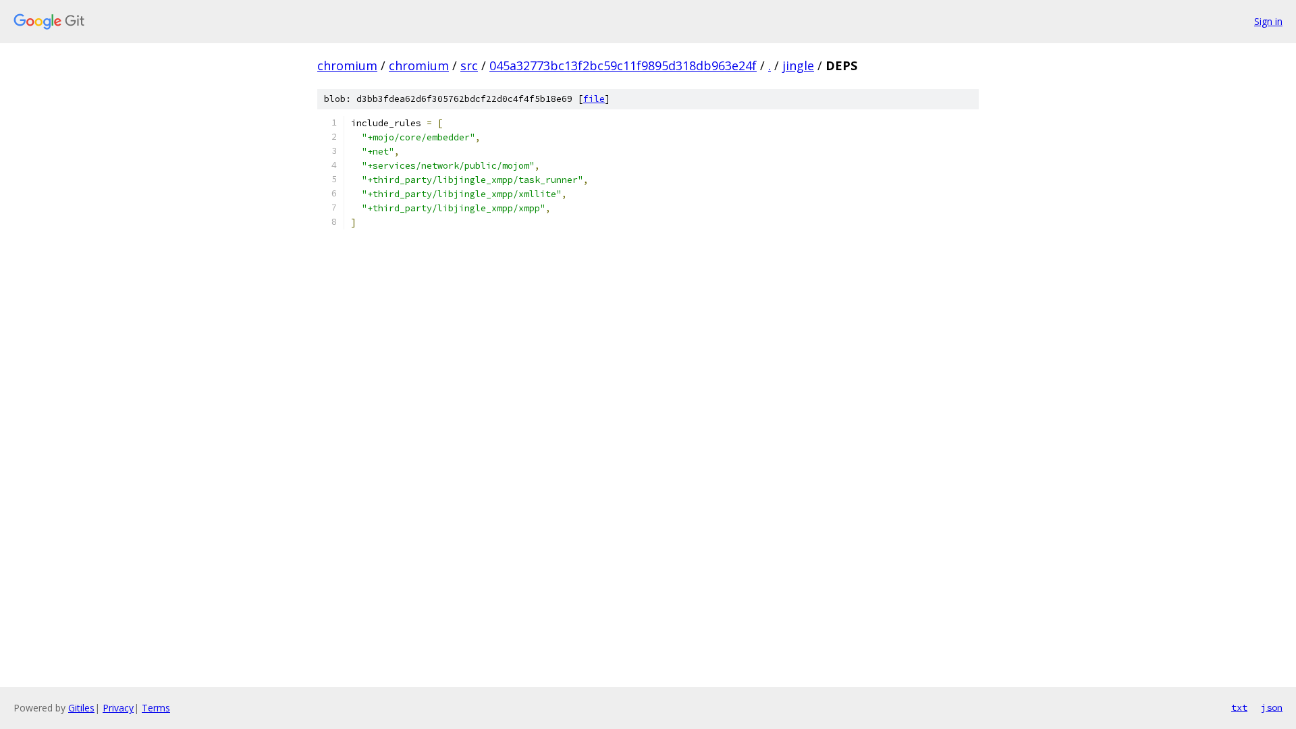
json (1271, 707)
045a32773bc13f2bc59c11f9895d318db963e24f (623, 65)
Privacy (118, 707)
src (469, 65)
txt (1239, 707)
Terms (156, 707)
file (594, 99)
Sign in (1268, 21)
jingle (798, 65)
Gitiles (81, 707)
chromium (347, 65)
